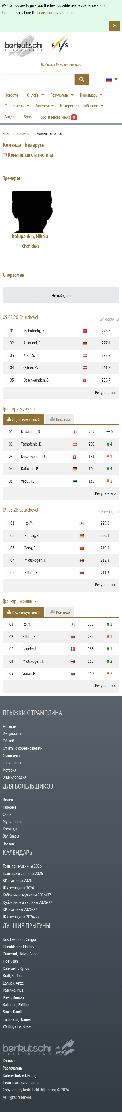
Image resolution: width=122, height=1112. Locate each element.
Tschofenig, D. (34, 330)
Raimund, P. (32, 343)
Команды (23, 134)
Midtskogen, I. (35, 560)
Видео (8, 799)
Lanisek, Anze (13, 983)
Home (6, 134)
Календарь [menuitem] (88, 95)
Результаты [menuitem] (60, 95)
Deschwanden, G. (36, 380)
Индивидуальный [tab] (25, 419)
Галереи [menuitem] (42, 105)
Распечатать (12, 1068)
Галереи (9, 807)
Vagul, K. (27, 481)
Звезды (9, 843)
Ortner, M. (30, 367)
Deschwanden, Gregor (19, 939)
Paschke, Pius (13, 990)
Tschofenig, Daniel (17, 1019)
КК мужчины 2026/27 (20, 909)
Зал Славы (11, 836)
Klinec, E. (31, 572)
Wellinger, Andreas (17, 1026)
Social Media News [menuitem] (58, 117)
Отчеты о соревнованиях (23, 748)
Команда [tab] (62, 419)
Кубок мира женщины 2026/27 (27, 902)
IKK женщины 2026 (18, 888)
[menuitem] (110, 79)
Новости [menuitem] (11, 95)
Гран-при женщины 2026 (23, 873)
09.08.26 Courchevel (61, 318)
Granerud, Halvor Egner (21, 954)
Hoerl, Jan (10, 961)
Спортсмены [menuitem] (14, 105)
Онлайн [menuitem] (33, 95)
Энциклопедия (14, 777)
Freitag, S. (31, 535)
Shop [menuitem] (28, 117)
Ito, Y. (28, 523)
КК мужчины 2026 (17, 880)
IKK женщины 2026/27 (21, 916)
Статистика (11, 755)
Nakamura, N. (31, 431)
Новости (9, 726)
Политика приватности (55, 12)
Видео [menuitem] (10, 117)
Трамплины (12, 762)
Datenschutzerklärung (20, 1075)
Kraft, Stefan (12, 975)
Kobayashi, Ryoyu (16, 968)
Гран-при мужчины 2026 (22, 866)
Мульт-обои (12, 821)
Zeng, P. (30, 548)
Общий (8, 741)
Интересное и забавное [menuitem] (79, 105)
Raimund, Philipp (16, 1004)
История (9, 770)
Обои (7, 814)
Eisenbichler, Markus (18, 946)
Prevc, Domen (13, 997)
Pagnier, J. (29, 648)
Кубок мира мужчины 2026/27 (27, 895)
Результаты (104, 392)
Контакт (9, 1061)
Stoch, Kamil (12, 1012)
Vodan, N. (29, 673)
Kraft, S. (29, 355)
